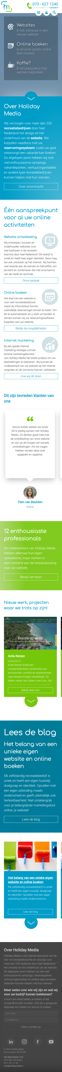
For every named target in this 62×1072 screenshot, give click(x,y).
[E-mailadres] (31, 1020)
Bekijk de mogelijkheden (31, 328)
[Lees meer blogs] (31, 922)
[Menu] (38, 12)
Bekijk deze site (30, 690)
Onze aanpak (31, 280)
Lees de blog (31, 819)
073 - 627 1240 (45, 4)
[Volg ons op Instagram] (24, 1041)
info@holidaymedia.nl (13, 1066)
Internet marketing (48, 340)
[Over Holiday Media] (31, 98)
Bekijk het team (31, 577)
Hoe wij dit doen (31, 376)
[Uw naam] (31, 1013)
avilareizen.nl (14, 660)
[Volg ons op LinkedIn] (11, 1041)
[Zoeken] (54, 12)
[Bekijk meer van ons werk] (31, 700)
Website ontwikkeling (49, 237)
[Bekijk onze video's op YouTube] (51, 1041)
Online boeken (46, 292)
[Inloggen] (46, 12)
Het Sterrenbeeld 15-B (13, 1057)
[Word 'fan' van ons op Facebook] (38, 1041)
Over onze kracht (31, 186)
